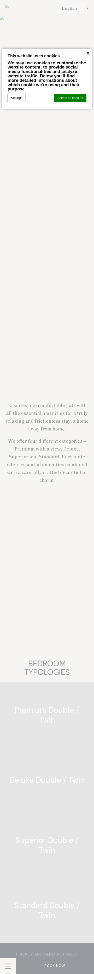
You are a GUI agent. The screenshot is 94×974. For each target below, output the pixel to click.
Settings (16, 98)
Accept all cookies (70, 98)
